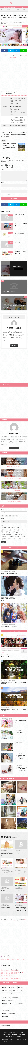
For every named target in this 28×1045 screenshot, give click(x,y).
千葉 (13, 515)
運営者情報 (14, 1034)
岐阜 (17, 972)
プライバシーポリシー (10, 1036)
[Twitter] (11, 50)
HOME (3, 9)
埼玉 (10, 515)
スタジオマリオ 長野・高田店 (20, 252)
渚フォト (17, 242)
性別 (2, 165)
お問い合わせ (22, 1034)
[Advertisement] (14, 72)
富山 (4, 972)
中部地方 (24, 9)
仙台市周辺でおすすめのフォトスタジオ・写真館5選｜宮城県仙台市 (13, 710)
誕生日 (5, 1016)
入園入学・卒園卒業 (8, 1000)
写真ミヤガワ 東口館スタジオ (7, 854)
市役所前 (20, 22)
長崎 (7, 978)
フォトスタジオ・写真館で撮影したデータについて (12, 573)
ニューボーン (18, 990)
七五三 (15, 997)
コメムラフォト (19, 214)
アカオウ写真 (17, 890)
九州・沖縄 (21, 959)
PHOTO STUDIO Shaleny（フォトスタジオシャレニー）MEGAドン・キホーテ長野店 (20, 909)
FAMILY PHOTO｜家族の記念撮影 (14, 501)
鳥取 (2, 975)
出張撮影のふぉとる (19, 743)
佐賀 (4, 978)
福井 (9, 972)
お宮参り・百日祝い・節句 (9, 987)
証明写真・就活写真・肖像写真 (10, 1013)
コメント (3, 169)
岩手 (8, 969)
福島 (18, 969)
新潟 (2, 972)
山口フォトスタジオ (5, 907)
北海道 (2, 969)
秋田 (10, 969)
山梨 (12, 972)
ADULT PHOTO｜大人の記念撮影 (14, 490)
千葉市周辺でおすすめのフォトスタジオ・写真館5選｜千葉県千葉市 (13, 683)
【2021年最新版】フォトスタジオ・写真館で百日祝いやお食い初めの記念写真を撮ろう (21, 769)
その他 (21, 987)
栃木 (4, 970)
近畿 (13, 959)
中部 (10, 959)
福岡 (2, 978)
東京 (2, 515)
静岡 (19, 972)
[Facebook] (4, 50)
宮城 (13, 969)
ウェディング (7, 990)
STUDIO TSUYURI (5, 656)
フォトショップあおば (21, 225)
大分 (12, 978)
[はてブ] (17, 50)
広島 (9, 975)
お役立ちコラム (6, 1034)
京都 (7, 973)
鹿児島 (17, 978)
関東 (8, 959)
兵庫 (12, 973)
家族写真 (20, 1003)
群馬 (7, 970)
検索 (3, 542)
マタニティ (6, 997)
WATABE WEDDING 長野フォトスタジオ (21, 873)
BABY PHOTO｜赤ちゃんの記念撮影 (14, 466)
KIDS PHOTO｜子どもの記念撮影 (14, 478)
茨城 (2, 970)
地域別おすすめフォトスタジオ (16, 1032)
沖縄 (20, 978)
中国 (15, 959)
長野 (23, 22)
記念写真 (6, 1010)
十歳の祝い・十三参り (8, 1003)
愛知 (22, 972)
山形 (15, 969)
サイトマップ (20, 1036)
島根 (4, 975)
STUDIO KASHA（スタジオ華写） (21, 721)
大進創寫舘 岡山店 (19, 732)
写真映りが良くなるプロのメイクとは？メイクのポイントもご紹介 (13, 599)
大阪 (17, 515)
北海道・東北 (3, 959)
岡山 (7, 975)
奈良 (14, 973)
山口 (12, 975)
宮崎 (14, 978)
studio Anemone (19, 233)
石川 (7, 972)
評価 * (2, 195)
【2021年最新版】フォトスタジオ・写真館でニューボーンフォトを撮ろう (21, 757)
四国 (18, 959)
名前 (2, 182)
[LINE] (23, 50)
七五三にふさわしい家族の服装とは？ (9, 626)
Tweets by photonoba (5, 1025)
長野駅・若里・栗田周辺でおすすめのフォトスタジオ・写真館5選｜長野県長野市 (9, 146)
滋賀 (4, 973)
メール (2, 188)
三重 (2, 973)
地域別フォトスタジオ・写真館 (13, 9)
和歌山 (17, 973)
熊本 (9, 978)
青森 (5, 969)
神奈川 (6, 515)
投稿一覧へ (13, 345)
